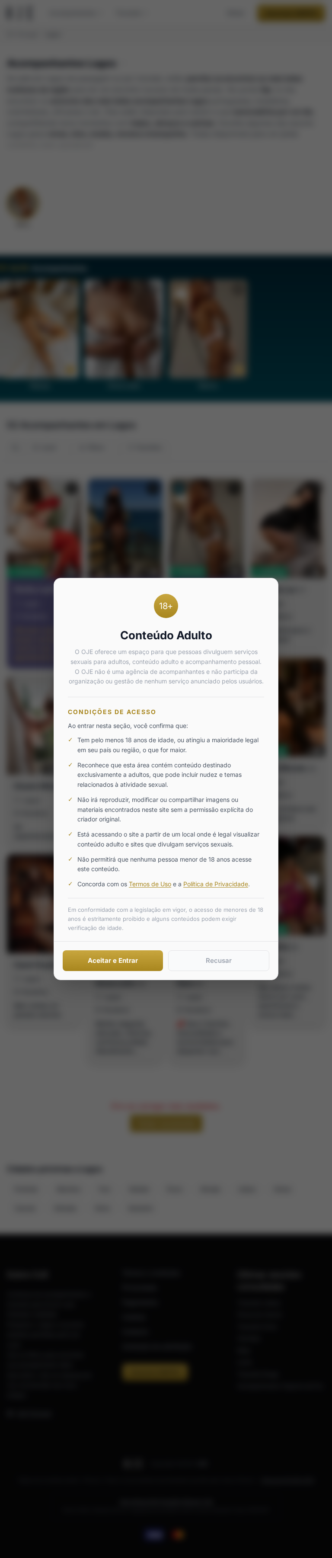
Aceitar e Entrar (113, 960)
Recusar (219, 960)
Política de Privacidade (215, 884)
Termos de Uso (150, 884)
